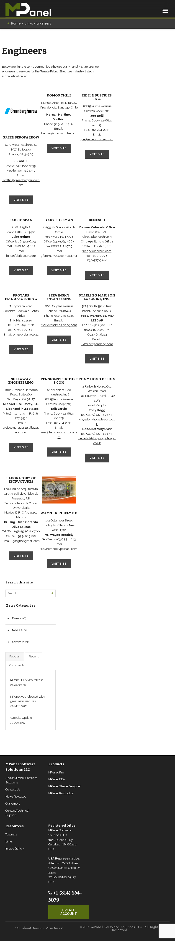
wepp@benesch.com (96, 251)
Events (16, 618)
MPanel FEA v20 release (26, 680)
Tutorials (11, 834)
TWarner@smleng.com (97, 344)
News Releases (15, 796)
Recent (34, 656)
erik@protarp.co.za (26, 334)
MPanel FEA (56, 779)
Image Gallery (15, 848)
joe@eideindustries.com (97, 139)
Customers (12, 803)
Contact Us (12, 789)
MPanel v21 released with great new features (27, 699)
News (16, 630)
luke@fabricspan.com (21, 255)
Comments (16, 665)
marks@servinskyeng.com (59, 325)
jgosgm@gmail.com (26, 541)
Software (18, 642)
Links (9, 841)
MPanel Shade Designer (64, 786)
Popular (14, 656)
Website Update (21, 717)
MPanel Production (61, 793)
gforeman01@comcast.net (59, 255)
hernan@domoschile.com (59, 133)
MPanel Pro (56, 772)
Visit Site (21, 199)
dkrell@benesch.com (97, 236)
